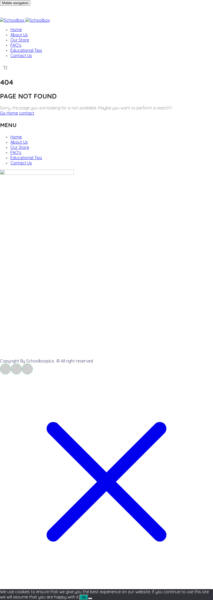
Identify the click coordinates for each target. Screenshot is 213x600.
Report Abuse (23, 336)
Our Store (19, 40)
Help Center (21, 320)
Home (16, 29)
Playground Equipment (32, 241)
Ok (84, 597)
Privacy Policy (23, 288)
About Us (19, 34)
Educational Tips (26, 50)
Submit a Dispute (26, 343)
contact (26, 113)
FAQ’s (15, 45)
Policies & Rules (24, 351)
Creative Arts (22, 225)
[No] (90, 598)
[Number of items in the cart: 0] (5, 67)
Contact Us (21, 55)
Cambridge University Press (36, 249)
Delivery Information (29, 273)
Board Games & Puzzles (33, 218)
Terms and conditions (30, 280)
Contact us (21, 328)
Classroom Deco (26, 233)
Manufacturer (23, 296)
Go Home (9, 113)
